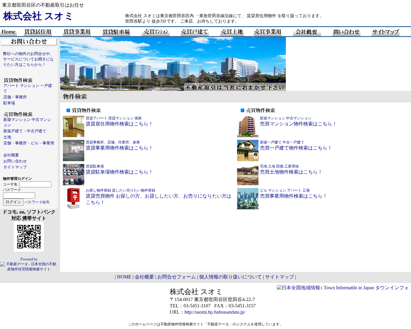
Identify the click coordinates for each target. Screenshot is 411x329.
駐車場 (9, 103)
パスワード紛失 (37, 202)
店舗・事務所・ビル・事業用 (28, 143)
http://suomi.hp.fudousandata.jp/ (214, 312)
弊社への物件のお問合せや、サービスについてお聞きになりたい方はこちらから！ (28, 59)
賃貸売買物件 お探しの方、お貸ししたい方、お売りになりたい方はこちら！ (158, 196)
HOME (124, 276)
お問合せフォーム (176, 276)
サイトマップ (15, 167)
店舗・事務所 (15, 97)
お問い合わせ (15, 161)
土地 (7, 137)
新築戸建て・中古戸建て (24, 131)
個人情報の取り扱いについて (230, 276)
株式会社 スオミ (38, 16)
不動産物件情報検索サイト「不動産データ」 (196, 324)
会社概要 (11, 155)
